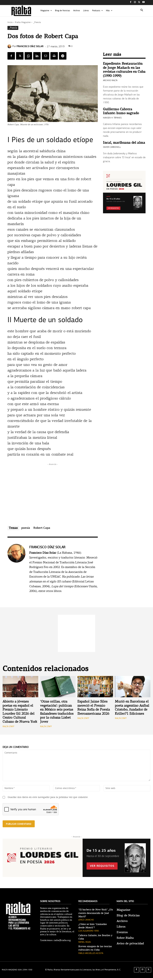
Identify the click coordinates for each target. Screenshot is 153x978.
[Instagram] (135, 2)
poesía (25, 528)
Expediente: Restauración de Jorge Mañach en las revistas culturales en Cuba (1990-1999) (124, 69)
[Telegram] (62, 56)
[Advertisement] (52, 492)
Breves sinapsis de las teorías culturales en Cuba (95, 948)
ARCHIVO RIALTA (110, 80)
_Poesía (37, 22)
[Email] (45, 56)
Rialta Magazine (23, 22)
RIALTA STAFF (8, 726)
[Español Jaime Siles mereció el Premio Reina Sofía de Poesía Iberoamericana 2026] (95, 686)
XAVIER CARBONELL (112, 147)
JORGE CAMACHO (86, 920)
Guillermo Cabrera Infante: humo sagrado (121, 111)
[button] (142, 11)
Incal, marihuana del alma (124, 142)
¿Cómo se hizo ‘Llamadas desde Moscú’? (92, 926)
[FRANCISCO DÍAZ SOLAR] (9, 46)
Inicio (10, 22)
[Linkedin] (37, 56)
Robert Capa (41, 528)
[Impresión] (54, 56)
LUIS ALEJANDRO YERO (88, 931)
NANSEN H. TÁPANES (112, 118)
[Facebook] (131, 2)
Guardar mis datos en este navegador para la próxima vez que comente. (48, 797)
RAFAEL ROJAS (84, 942)
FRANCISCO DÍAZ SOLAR (30, 46)
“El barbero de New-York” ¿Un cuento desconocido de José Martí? (95, 913)
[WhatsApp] (28, 56)
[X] (139, 2)
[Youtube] (143, 2)
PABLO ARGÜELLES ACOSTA (90, 953)
